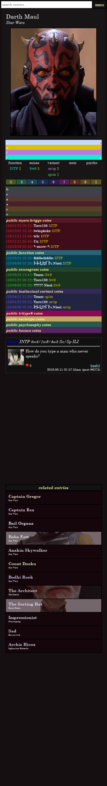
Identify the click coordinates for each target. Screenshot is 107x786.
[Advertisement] (53, 430)
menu (99, 4)
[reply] (95, 365)
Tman (12, 341)
